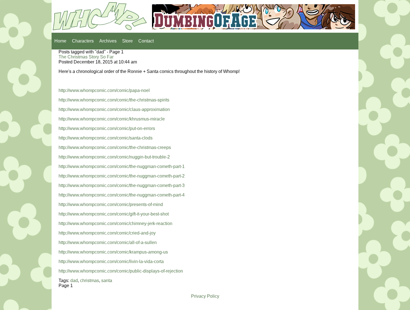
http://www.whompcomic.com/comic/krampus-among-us (113, 252)
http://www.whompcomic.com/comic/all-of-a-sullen (108, 242)
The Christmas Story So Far (86, 57)
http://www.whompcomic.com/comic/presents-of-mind (111, 204)
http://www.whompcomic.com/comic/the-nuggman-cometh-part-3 (122, 185)
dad (74, 280)
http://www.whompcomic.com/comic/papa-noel (104, 90)
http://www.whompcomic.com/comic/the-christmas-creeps (115, 147)
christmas (89, 280)
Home (60, 41)
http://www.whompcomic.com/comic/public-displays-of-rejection (121, 271)
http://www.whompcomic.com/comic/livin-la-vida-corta (111, 261)
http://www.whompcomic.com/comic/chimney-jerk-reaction (115, 223)
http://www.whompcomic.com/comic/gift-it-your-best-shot (114, 214)
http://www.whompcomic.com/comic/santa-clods (106, 138)
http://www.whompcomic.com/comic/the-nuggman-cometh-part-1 (122, 166)
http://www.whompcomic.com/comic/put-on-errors (107, 128)
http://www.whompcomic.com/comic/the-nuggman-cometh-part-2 (122, 176)
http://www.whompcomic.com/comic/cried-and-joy (107, 233)
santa (106, 280)
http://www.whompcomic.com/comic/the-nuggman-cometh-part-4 (122, 195)
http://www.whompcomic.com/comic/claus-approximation (114, 109)
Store (127, 41)
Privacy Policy (205, 296)
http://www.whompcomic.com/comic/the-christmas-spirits (114, 100)
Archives (108, 41)
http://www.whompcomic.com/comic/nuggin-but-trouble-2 (114, 157)
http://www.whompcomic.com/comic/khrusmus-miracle (112, 119)
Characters (83, 41)
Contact (146, 41)
